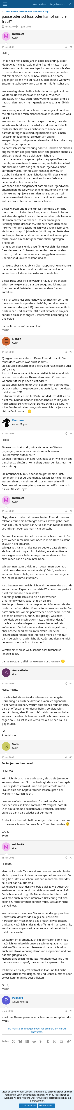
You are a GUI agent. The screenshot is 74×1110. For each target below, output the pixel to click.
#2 (71, 352)
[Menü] (5, 4)
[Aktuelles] (69, 4)
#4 (71, 511)
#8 (71, 1011)
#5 (71, 683)
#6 (71, 757)
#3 (71, 433)
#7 (71, 857)
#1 (71, 47)
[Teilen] (66, 47)
